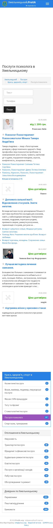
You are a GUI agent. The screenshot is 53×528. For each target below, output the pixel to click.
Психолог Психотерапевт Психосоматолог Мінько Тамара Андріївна (20, 138)
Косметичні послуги (26, 383)
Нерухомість (11, 438)
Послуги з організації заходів (26, 469)
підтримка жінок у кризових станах (25, 308)
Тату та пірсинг (26, 405)
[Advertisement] (26, 37)
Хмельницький (22, 2)
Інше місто (31, 6)
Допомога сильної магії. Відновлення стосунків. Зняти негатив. (19, 203)
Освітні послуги (26, 463)
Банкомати (26, 509)
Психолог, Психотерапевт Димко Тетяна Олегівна (24, 170)
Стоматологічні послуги (26, 411)
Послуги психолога (26, 417)
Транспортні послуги (26, 445)
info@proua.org (20, 523)
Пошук (9, 109)
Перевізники (26, 497)
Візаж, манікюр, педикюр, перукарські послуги (26, 391)
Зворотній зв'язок (34, 523)
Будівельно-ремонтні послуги (26, 457)
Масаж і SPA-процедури (26, 399)
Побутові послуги (26, 475)
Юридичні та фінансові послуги (26, 451)
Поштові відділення (26, 503)
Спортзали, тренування (26, 423)
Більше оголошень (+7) (12, 179)
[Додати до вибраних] (3, 135)
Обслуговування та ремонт (26, 482)
